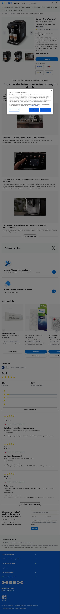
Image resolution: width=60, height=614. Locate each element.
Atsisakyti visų (33, 110)
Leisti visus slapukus (45, 110)
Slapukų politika (34, 105)
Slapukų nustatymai (13, 110)
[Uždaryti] (50, 90)
